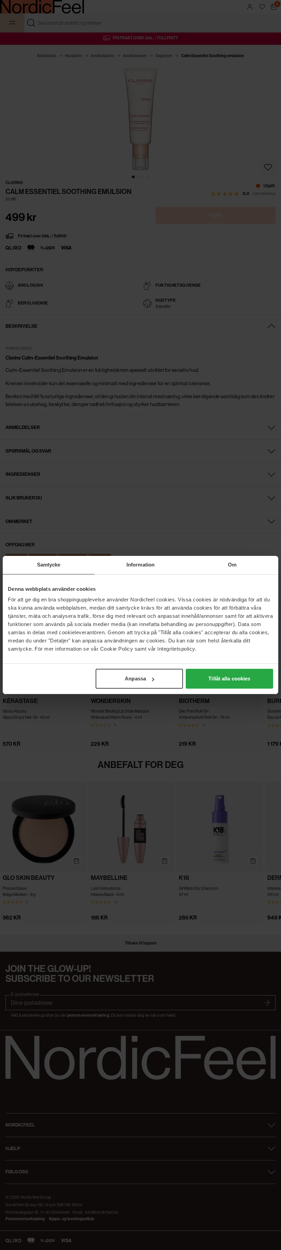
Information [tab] (140, 565)
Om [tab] (232, 565)
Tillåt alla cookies (229, 678)
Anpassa (135, 678)
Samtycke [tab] (49, 565)
